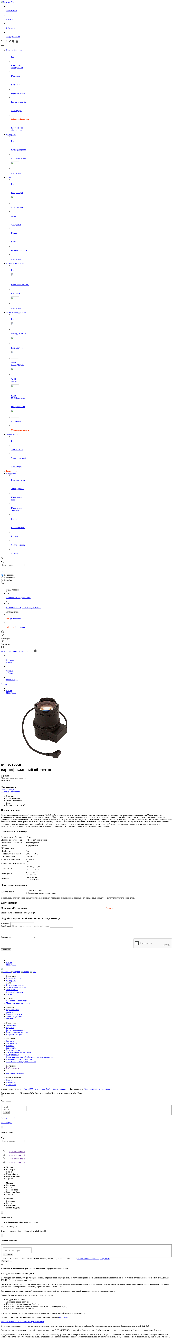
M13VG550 (11, 693)
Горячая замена (12, 1010)
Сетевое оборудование (16, 312)
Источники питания (15, 263)
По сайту (8, 580)
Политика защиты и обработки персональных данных (29, 1057)
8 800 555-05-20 (43, 1089)
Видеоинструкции (14, 1034)
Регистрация (6, 1122)
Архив (4, 684)
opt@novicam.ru (59, 1089)
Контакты (10, 1041)
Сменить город (7, 644)
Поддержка (11, 473)
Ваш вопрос (6, 937)
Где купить (11, 1048)
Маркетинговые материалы (18, 1003)
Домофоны (11, 134)
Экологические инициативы (18, 1052)
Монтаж (9, 1019)
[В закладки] (1, 783)
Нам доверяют (12, 1055)
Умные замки (12, 434)
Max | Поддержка (8, 789)
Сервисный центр (14, 1014)
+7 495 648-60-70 (28, 1089)
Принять (5, 1261)
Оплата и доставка (14, 1016)
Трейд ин (10, 1012)
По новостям (9, 577)
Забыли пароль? (8, 1118)
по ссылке (63, 1317)
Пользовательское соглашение (19, 1059)
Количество (6, 780)
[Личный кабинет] (2, 648)
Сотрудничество (13, 1050)
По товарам (9, 575)
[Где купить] (2, 633)
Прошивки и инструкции (17, 1001)
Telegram (93, 1089)
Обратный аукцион (14, 992)
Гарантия (10, 1028)
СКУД (9, 177)
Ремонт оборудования (15, 1030)
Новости (10, 1046)
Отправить (6, 950)
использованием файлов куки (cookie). (93, 1258)
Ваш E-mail (25, 926)
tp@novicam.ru (105, 1089)
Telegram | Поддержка (10, 792)
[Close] (2, 1095)
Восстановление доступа (17, 1032)
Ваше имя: (5, 923)
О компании (11, 1043)
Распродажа (11, 471)
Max (85, 1089)
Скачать (109, 908)
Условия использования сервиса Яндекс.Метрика (22, 1322)
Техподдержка (12, 1025)
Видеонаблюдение (14, 50)
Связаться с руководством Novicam (21, 1061)
